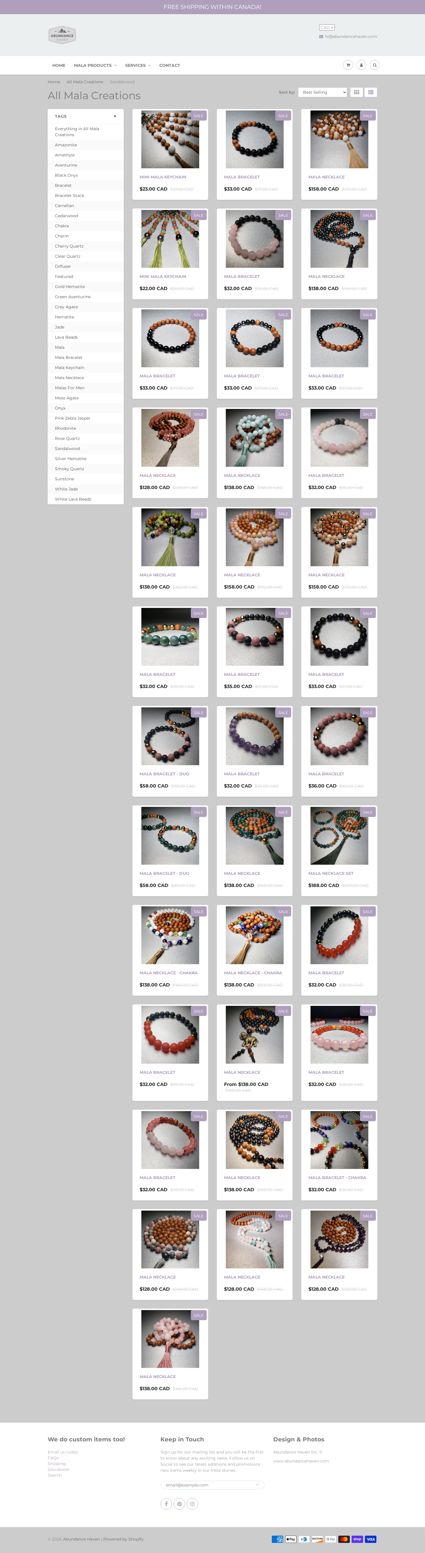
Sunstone (64, 479)
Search (55, 1475)
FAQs (53, 1457)
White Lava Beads (73, 499)
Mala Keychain (69, 367)
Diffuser (63, 266)
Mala (59, 347)
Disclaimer (59, 1469)
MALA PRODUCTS (93, 65)
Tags (60, 116)
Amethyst (65, 155)
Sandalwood (67, 448)
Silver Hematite (70, 458)
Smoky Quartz (69, 468)
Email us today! (63, 1452)
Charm (62, 236)
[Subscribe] (257, 1484)
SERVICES (135, 65)
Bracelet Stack (69, 195)
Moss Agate (67, 398)
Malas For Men (69, 387)
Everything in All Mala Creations (77, 131)
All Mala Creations (85, 81)
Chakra (62, 225)
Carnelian (64, 205)
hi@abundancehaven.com (351, 36)
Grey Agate (66, 306)
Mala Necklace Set (331, 873)
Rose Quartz (67, 438)
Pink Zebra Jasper (72, 418)
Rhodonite (65, 428)
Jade (59, 327)
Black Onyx (66, 175)
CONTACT (169, 65)
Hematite (64, 317)
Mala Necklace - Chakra (169, 972)
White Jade (66, 489)
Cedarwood (66, 215)
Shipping (57, 1463)
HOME (58, 65)
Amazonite (66, 144)
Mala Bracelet (68, 357)
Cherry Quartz (69, 246)
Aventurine (66, 165)
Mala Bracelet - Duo (164, 773)
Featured (64, 276)
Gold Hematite (70, 286)
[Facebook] (166, 1504)
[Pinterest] (179, 1504)
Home (54, 81)
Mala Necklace (69, 377)
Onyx (60, 408)
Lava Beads (66, 337)
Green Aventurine (72, 296)
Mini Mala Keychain (163, 177)
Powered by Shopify (123, 1539)
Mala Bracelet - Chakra (337, 1177)
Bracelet (63, 185)
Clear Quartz (67, 256)
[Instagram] (192, 1504)
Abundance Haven (81, 1539)
